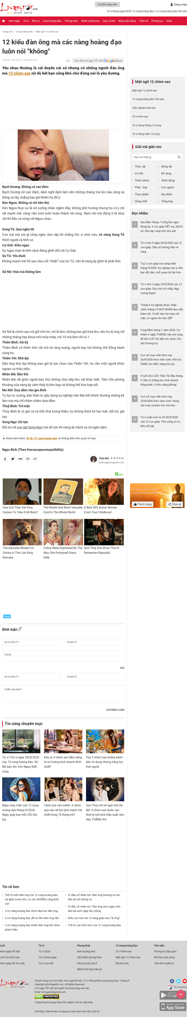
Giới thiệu (39, 1011)
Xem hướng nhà (86, 951)
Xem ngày (14, 20)
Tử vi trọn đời (46, 963)
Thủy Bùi (104, 458)
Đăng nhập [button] (180, 4)
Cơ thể (139, 173)
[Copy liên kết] (35, 459)
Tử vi (26, 20)
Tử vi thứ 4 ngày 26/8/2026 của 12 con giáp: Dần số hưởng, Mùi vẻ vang (161, 247)
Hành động (168, 180)
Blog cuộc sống (127, 20)
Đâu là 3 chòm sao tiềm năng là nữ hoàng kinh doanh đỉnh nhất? (63, 762)
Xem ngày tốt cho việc (12, 963)
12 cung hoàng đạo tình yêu (171, 11)
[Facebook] (171, 982)
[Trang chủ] (3, 20)
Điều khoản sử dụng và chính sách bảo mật (68, 1011)
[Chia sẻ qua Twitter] (13, 459)
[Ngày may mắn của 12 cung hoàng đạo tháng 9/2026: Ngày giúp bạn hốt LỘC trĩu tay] (21, 789)
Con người (167, 187)
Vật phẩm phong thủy (89, 957)
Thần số (143, 20)
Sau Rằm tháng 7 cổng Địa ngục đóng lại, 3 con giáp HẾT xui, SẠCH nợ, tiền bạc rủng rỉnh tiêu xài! (161, 227)
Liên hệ (96, 1011)
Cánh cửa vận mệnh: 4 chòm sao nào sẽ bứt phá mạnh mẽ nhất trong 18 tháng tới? (63, 810)
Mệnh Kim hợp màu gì (89, 969)
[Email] (28, 459)
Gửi (122, 667)
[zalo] (20, 459)
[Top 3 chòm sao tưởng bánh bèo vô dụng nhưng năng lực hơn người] (105, 741)
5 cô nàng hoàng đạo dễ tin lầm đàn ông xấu (32, 918)
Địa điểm (166, 194)
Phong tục (157, 20)
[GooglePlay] (173, 999)
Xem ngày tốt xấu (10, 951)
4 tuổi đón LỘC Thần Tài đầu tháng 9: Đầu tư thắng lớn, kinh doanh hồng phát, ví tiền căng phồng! (161, 380)
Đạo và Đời (109, 20)
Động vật (166, 166)
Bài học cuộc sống (164, 957)
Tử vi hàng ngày (116, 11)
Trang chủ (7, 31)
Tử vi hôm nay (140, 116)
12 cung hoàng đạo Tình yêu (148, 99)
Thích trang (144, 504)
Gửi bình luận (115, 709)
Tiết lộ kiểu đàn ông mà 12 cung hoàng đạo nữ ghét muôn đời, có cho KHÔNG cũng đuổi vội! (32, 899)
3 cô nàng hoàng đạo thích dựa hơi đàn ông (31, 911)
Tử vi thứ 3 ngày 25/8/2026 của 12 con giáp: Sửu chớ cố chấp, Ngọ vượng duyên (161, 289)
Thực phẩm (142, 194)
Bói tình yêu (122, 963)
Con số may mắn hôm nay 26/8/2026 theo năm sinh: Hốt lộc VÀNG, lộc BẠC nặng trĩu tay (161, 360)
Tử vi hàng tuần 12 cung (146, 133)
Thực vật (140, 166)
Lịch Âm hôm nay (10, 957)
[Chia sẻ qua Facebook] (5, 459)
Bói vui (35, 20)
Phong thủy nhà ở (87, 963)
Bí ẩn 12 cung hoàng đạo (140, 11)
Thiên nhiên (142, 180)
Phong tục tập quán (165, 951)
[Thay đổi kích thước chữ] (68, 60)
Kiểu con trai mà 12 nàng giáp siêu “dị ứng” (94, 918)
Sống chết (141, 201)
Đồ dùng (166, 173)
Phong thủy (71, 20)
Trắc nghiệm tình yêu (144, 107)
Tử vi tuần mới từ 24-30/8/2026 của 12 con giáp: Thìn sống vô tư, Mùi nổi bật (160, 422)
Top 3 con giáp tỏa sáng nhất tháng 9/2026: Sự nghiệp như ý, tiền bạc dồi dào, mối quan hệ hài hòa (161, 268)
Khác (169, 20)
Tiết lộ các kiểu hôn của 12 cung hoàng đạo (94, 925)
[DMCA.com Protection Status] (47, 998)
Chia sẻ (176, 504)
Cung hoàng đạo (52, 20)
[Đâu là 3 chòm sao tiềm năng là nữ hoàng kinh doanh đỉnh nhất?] (63, 741)
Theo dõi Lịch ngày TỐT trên (89, 60)
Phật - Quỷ (141, 187)
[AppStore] (173, 1010)
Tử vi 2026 (44, 951)
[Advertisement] (56, 100)
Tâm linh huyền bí (164, 963)
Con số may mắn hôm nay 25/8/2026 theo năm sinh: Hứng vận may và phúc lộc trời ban (159, 401)
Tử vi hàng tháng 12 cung (146, 125)
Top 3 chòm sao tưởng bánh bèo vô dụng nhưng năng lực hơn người (104, 762)
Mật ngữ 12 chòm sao (47, 31)
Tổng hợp (167, 201)
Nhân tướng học (90, 20)
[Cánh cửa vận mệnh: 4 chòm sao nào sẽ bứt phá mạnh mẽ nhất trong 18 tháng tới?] (63, 789)
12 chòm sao (19, 73)
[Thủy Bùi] (93, 459)
